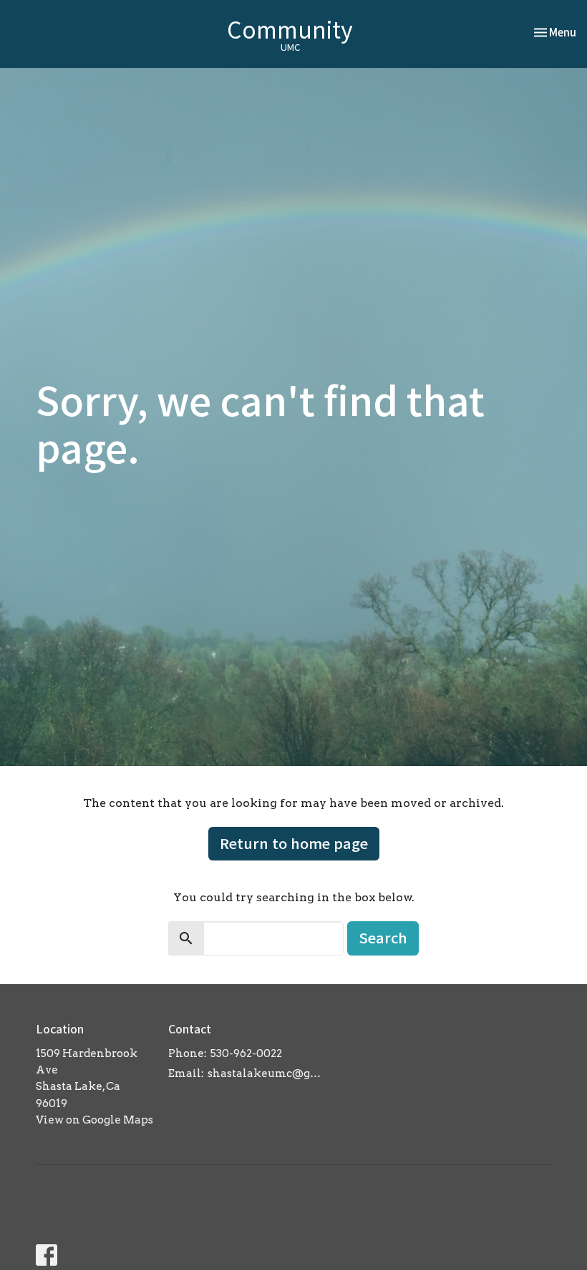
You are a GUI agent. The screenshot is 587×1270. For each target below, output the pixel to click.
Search (383, 937)
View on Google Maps (94, 1119)
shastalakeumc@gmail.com (269, 1073)
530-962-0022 (246, 1053)
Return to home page (294, 843)
